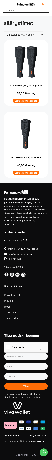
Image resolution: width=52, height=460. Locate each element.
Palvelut (8, 301)
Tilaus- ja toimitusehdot (37, 435)
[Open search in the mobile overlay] (26, 11)
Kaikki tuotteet (12, 295)
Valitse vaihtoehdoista (26, 100)
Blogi (7, 306)
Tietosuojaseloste (11, 435)
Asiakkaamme (11, 312)
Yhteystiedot (11, 318)
